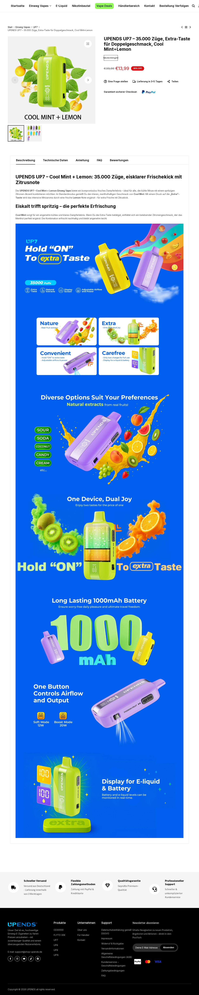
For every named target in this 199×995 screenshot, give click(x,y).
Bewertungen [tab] (119, 160)
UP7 (35, 27)
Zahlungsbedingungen (113, 970)
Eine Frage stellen (118, 81)
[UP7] (186, 27)
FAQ (103, 975)
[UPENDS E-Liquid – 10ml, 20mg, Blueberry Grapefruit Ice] (182, 27)
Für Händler (83, 935)
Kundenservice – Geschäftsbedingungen (113, 964)
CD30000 (59, 930)
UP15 (56, 955)
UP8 (56, 945)
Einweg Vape (64, 190)
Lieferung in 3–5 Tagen (149, 81)
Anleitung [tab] (82, 160)
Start (10, 27)
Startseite (17, 5)
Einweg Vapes (39, 5)
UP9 (56, 950)
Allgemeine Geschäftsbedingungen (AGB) (116, 955)
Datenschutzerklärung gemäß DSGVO (116, 932)
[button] (88, 80)
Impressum (106, 938)
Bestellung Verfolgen (174, 5)
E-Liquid (61, 5)
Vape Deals (104, 5)
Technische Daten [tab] (55, 160)
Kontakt (149, 5)
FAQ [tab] (99, 160)
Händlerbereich (129, 5)
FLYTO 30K (59, 935)
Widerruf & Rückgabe (112, 943)
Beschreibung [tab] (25, 160)
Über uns (82, 930)
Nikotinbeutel (81, 5)
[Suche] (193, 6)
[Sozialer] (10, 958)
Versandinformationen (112, 948)
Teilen (174, 81)
